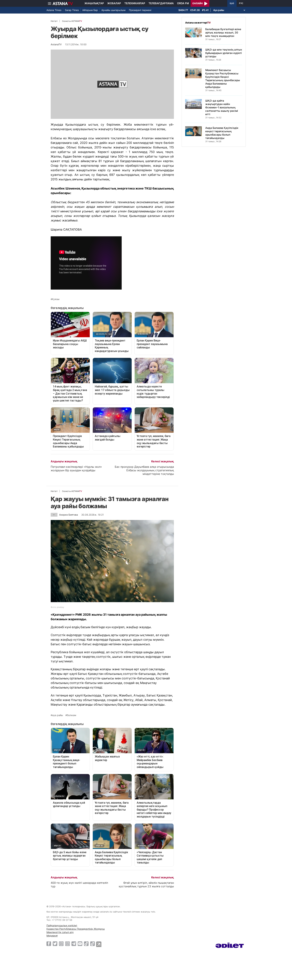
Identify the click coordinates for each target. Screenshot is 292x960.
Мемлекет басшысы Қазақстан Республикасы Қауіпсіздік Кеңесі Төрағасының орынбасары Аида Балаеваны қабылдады (222, 78)
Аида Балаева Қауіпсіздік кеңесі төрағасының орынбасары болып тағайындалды (221, 133)
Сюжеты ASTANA (72, 21)
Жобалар (114, 3)
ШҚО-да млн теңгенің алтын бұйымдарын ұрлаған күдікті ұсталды (223, 53)
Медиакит (52, 935)
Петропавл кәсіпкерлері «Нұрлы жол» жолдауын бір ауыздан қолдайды (76, 468)
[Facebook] (49, 943)
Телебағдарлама (161, 3)
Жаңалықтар (94, 3)
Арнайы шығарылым (113, 10)
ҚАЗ (232, 3)
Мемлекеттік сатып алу (60, 932)
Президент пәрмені (140, 10)
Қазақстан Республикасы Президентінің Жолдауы (75, 928)
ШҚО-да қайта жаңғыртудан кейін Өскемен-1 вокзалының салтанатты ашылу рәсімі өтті (221, 107)
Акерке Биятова (68, 514)
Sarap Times (72, 10)
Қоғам (55, 299)
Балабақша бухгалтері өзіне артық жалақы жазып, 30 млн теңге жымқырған (223, 33)
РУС (241, 3)
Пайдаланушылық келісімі (61, 925)
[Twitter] (55, 943)
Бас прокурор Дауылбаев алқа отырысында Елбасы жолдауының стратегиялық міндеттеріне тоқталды (144, 470)
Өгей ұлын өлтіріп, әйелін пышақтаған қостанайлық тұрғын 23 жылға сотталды (146, 884)
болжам (71, 715)
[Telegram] (74, 943)
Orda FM (183, 3)
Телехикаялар (134, 3)
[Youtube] (80, 943)
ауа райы (57, 715)
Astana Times (53, 10)
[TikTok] (86, 944)
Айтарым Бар (90, 10)
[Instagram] (61, 943)
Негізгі (54, 21)
